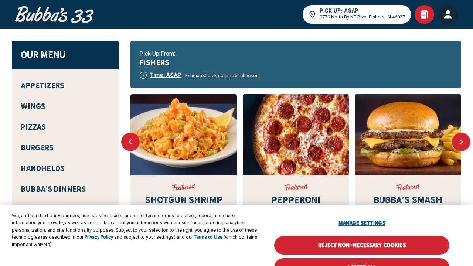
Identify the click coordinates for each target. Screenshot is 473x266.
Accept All (362, 249)
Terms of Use (208, 219)
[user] (447, 14)
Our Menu (43, 54)
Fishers (154, 62)
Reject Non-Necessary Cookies (362, 227)
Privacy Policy (99, 219)
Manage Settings (361, 205)
